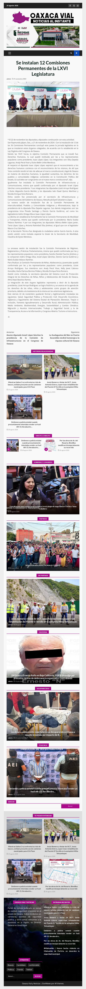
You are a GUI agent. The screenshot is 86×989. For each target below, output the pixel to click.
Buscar (11, 802)
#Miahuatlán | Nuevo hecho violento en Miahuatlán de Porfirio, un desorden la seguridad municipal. (14, 445)
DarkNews (46, 983)
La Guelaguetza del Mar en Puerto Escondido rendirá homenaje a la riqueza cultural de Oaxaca (64, 336)
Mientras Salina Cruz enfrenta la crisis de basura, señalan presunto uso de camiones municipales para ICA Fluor (24, 367)
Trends (20, 969)
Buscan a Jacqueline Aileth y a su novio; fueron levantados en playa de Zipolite (43, 716)
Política (11, 969)
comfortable (34, 965)
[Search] (71, 53)
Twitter (29, 969)
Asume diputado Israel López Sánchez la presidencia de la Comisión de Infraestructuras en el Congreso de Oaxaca (25, 338)
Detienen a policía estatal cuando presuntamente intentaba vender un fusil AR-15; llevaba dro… (24, 407)
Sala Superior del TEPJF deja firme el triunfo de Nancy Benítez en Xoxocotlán (43, 546)
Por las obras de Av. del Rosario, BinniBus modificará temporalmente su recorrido (62, 871)
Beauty (11, 965)
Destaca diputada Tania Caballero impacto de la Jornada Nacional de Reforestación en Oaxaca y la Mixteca (43, 490)
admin (9, 79)
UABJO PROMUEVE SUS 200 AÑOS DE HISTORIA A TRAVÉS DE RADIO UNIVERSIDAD (51, 445)
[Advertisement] (43, 36)
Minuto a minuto (76, 53)
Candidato (21, 965)
